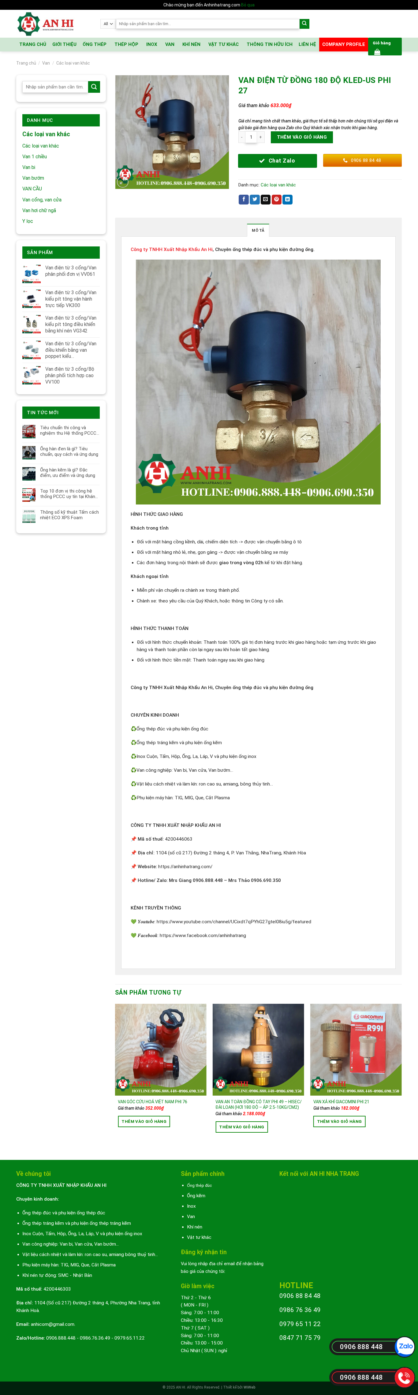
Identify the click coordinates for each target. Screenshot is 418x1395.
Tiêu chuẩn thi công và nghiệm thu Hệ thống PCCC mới (68, 430)
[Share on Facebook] (244, 200)
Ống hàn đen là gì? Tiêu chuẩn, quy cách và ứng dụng (69, 451)
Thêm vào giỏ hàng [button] (143, 1121)
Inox (191, 1206)
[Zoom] (123, 182)
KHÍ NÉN (191, 44)
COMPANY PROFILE (343, 44)
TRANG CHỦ (32, 44)
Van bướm (33, 178)
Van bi (28, 167)
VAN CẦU (32, 189)
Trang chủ (26, 63)
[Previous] (115, 1076)
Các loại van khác (73, 63)
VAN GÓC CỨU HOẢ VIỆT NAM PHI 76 (152, 1101)
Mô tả (258, 230)
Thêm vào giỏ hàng (302, 137)
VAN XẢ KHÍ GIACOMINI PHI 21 (341, 1101)
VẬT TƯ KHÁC (223, 44)
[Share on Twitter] (255, 200)
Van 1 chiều (34, 156)
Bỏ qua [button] (248, 4)
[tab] (258, 230)
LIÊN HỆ (307, 44)
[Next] (401, 1076)
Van (46, 63)
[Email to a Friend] (266, 200)
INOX (151, 44)
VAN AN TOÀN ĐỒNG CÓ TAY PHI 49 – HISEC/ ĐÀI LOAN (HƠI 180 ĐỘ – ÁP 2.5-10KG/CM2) (258, 1104)
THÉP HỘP (126, 44)
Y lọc (27, 221)
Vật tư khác (199, 1237)
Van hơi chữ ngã (39, 210)
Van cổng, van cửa (42, 200)
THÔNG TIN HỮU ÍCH (270, 44)
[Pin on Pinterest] (277, 200)
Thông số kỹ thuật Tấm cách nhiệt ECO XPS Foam (69, 514)
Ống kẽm (196, 1195)
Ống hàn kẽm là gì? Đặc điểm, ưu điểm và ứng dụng (67, 472)
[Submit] (305, 24)
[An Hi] (53, 24)
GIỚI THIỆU (64, 44)
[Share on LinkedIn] (287, 200)
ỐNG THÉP (94, 44)
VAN (169, 44)
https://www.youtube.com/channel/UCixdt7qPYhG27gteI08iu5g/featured (234, 921)
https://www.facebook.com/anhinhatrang (203, 935)
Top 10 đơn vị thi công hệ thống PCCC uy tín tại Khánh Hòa (69, 493)
